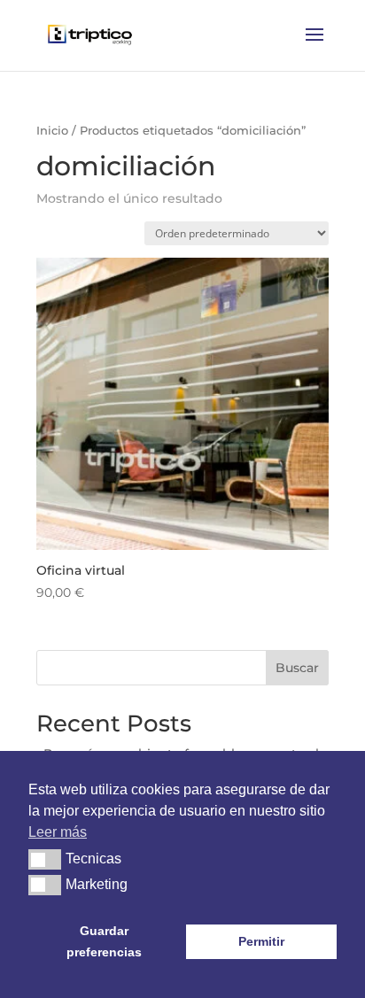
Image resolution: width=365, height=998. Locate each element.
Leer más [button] (57, 831)
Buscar (297, 668)
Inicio (52, 130)
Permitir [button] (261, 941)
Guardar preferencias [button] (104, 941)
